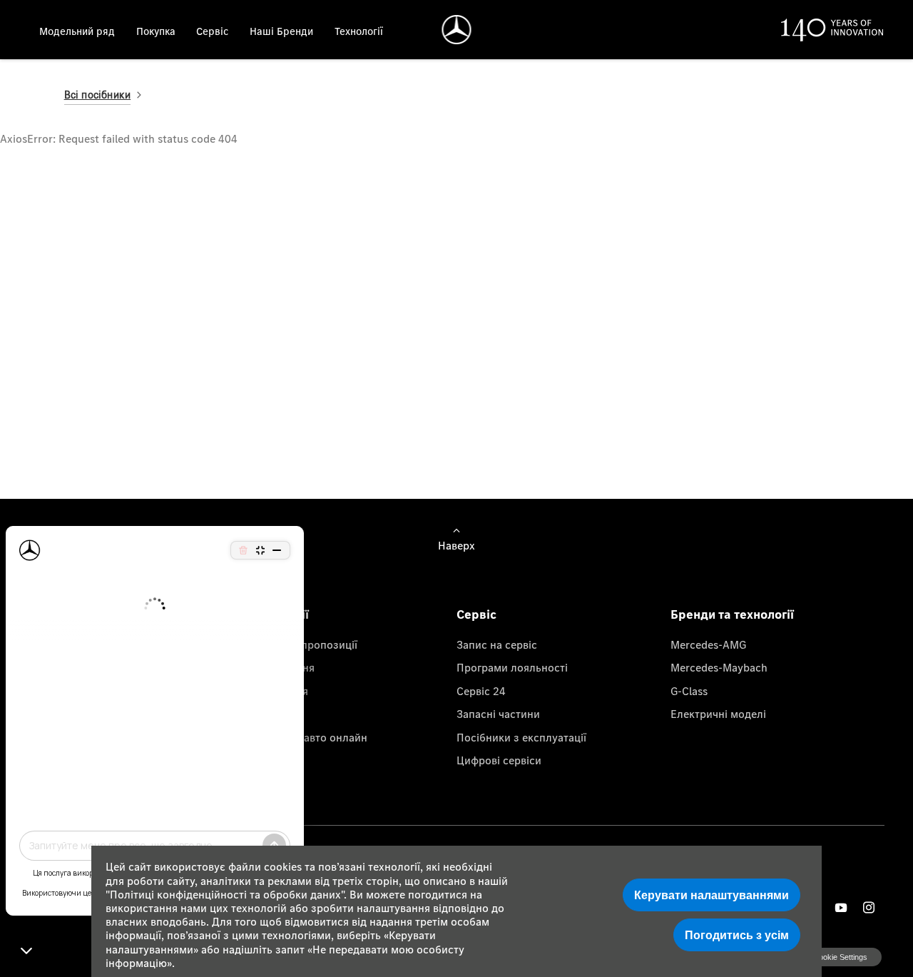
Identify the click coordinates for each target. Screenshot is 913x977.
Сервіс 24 (481, 691)
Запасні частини (498, 714)
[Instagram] (868, 907)
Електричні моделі (718, 714)
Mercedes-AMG (708, 644)
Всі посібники (97, 94)
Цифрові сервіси (498, 760)
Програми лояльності (512, 667)
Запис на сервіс (496, 644)
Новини (262, 714)
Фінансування (279, 667)
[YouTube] (841, 907)
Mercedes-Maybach (718, 667)
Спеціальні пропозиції (300, 644)
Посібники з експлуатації (521, 737)
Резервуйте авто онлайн (305, 737)
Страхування (275, 691)
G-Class (689, 691)
